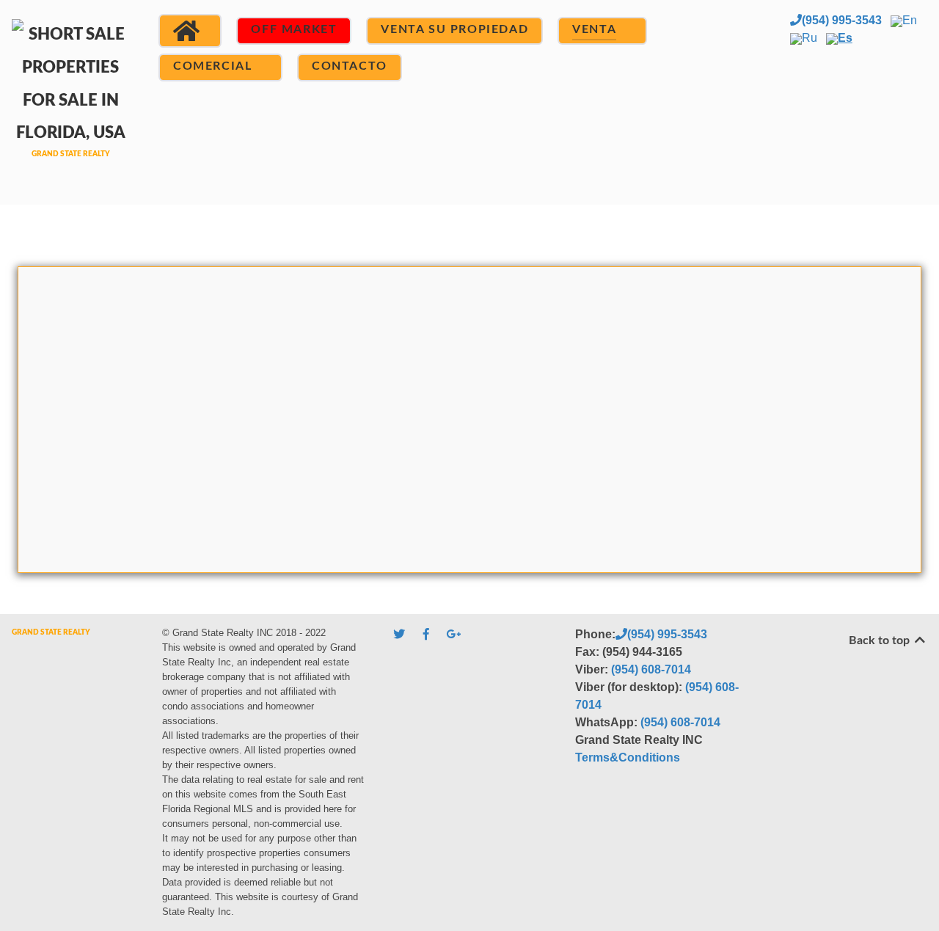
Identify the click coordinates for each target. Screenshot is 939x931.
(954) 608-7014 (651, 669)
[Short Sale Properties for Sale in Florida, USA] (70, 100)
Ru (809, 38)
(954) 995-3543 (842, 20)
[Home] (190, 30)
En (909, 20)
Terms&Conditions (627, 757)
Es (845, 38)
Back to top (881, 640)
